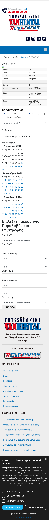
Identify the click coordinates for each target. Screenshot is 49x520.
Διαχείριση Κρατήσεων (13, 391)
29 (19, 166)
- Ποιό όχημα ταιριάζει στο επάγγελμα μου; (21, 440)
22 (6, 190)
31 (3, 169)
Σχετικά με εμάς (10, 371)
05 (19, 180)
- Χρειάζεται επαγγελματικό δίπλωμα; (19, 420)
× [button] (46, 459)
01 (6, 180)
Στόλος (6, 376)
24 (3, 166)
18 (16, 187)
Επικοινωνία (8, 401)
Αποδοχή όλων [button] (13, 507)
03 (13, 180)
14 (3, 187)
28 (16, 166)
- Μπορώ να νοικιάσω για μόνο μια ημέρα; (20, 425)
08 (6, 183)
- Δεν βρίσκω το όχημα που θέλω (16, 445)
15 (6, 187)
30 (22, 166)
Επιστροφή (7, 270)
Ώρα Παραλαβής (10, 253)
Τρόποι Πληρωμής (11, 396)
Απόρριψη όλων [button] (36, 507)
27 (13, 166)
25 (6, 166)
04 (16, 180)
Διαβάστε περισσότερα (31, 486)
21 (3, 190)
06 (22, 180)
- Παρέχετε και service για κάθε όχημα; (19, 450)
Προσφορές (8, 381)
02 (9, 180)
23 (22, 163)
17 (13, 187)
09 (9, 183)
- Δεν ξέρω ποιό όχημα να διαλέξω (17, 430)
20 (22, 187)
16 (9, 187)
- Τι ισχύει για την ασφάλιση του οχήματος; (21, 435)
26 (9, 166)
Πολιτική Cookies (10, 406)
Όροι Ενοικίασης (10, 386)
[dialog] (24, 488)
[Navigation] (45, 50)
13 (22, 183)
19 (19, 187)
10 (13, 183)
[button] (24, 514)
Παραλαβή (7, 235)
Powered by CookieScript (24, 517)
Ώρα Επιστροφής (10, 280)
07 (3, 183)
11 (16, 183)
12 (19, 183)
